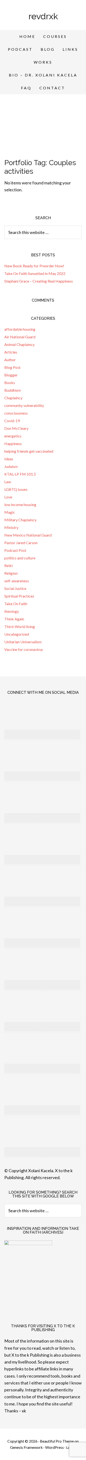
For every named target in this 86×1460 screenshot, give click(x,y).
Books (9, 382)
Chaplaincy (13, 397)
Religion (11, 573)
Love (8, 497)
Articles (10, 352)
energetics (13, 436)
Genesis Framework (26, 1447)
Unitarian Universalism (23, 641)
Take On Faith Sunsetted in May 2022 (34, 273)
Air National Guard (19, 337)
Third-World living (19, 626)
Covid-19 (12, 420)
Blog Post (12, 367)
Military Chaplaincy (20, 519)
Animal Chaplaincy (19, 344)
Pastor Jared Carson (21, 542)
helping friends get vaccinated (28, 451)
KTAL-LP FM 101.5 (20, 474)
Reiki (8, 565)
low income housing (20, 504)
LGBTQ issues (15, 489)
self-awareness (16, 580)
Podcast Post (15, 550)
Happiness (13, 443)
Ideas (8, 458)
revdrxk (43, 16)
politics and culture (19, 558)
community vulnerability (24, 405)
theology (11, 611)
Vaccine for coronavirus (23, 649)
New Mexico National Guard (28, 535)
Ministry (11, 527)
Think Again (14, 619)
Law (7, 481)
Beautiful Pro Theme (57, 1441)
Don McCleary (16, 428)
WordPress (54, 1447)
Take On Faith (15, 603)
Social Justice (15, 588)
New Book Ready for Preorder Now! (34, 266)
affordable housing (19, 329)
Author (10, 359)
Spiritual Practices (19, 596)
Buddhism (12, 390)
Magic (9, 512)
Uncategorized (16, 634)
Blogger (11, 375)
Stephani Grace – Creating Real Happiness (38, 281)
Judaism (11, 466)
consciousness (16, 413)
